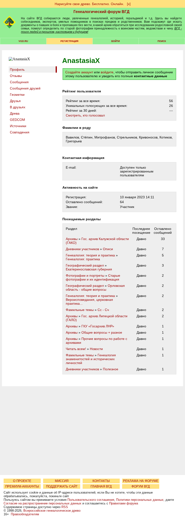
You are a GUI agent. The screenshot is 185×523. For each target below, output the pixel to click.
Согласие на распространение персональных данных (42, 503)
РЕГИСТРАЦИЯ (69, 41)
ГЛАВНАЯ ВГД (101, 486)
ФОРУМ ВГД (141, 486)
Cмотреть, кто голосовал (85, 115)
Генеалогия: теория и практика (90, 255)
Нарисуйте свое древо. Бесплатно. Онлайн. (89, 4)
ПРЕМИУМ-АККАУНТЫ (22, 486)
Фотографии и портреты (85, 275)
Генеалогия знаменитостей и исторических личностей (91, 359)
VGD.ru (23, 41)
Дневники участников (82, 249)
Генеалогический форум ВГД (101, 12)
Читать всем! (76, 349)
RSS (64, 507)
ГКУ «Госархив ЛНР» (97, 326)
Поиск (162, 41)
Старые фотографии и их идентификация (93, 277)
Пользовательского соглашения (90, 500)
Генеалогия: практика (83, 259)
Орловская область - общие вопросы (95, 287)
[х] (129, 4)
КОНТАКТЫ (101, 481)
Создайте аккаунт (79, 72)
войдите (107, 72)
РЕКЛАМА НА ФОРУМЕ (141, 481)
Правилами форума (123, 503)
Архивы (72, 239)
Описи (108, 249)
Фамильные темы (80, 310)
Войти (115, 41)
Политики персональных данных (140, 500)
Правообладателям (25, 514)
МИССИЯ (61, 481)
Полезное (110, 369)
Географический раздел (85, 265)
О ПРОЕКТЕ (22, 481)
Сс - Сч (103, 310)
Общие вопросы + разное (101, 332)
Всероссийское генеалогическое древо (51, 510)
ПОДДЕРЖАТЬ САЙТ (62, 486)
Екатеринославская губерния (89, 269)
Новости (96, 349)
